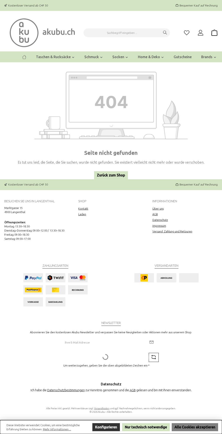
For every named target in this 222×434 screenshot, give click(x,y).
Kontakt (83, 208)
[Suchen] (165, 32)
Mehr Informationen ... (57, 429)
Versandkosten (101, 408)
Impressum (159, 225)
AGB (155, 214)
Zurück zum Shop (111, 175)
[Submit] (151, 342)
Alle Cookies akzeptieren (195, 427)
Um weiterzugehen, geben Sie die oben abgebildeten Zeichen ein (106, 365)
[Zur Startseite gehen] (42, 32)
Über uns (158, 208)
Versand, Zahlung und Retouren (172, 231)
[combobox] (121, 32)
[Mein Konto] (200, 32)
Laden (82, 214)
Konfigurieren (106, 427)
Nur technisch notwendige (146, 427)
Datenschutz (160, 219)
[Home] (24, 56)
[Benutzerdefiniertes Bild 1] (55, 290)
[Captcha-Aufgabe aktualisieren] (154, 357)
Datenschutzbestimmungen (66, 390)
